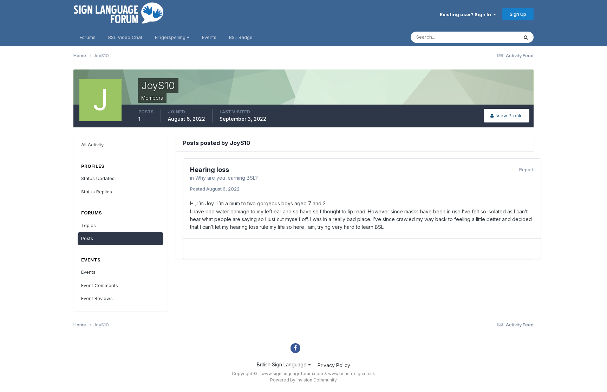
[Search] (526, 37)
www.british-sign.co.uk (351, 373)
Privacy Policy (334, 365)
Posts (87, 238)
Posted (215, 189)
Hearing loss (209, 169)
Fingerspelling (171, 37)
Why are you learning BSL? (226, 178)
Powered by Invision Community (303, 380)
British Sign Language (282, 364)
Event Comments (99, 285)
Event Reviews (97, 298)
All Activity (92, 144)
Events (209, 37)
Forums (88, 37)
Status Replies (96, 191)
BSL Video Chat (125, 37)
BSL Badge (241, 37)
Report (526, 169)
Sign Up (518, 14)
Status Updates (493, 37)
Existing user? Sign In (466, 14)
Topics (88, 225)
